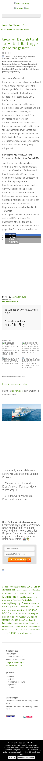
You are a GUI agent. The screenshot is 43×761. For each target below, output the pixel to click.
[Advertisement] (21, 439)
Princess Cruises (8, 623)
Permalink (6, 299)
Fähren (31, 600)
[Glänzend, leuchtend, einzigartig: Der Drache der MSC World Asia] (31, 360)
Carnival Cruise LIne (34, 590)
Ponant (32, 620)
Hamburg (6, 603)
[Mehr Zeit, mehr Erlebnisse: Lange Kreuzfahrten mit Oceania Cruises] (11, 346)
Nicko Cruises (8, 616)
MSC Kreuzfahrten (11, 613)
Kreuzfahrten (33, 606)
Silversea (31, 627)
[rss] (26, 8)
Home (4, 25)
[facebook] (19, 8)
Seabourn (24, 626)
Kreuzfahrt (23, 607)
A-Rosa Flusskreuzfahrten (13, 586)
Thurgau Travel (34, 629)
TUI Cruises (9, 633)
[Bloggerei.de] (28, 717)
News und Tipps (20, 25)
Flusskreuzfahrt (7, 600)
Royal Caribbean (14, 626)
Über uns (10, 676)
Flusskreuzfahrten (20, 600)
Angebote (24, 590)
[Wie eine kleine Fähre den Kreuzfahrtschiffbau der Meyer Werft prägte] (31, 345)
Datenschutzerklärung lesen (26, 757)
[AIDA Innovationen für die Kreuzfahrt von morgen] (11, 359)
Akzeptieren (12, 757)
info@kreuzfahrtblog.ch (15, 662)
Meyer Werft (17, 610)
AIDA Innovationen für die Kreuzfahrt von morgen (17, 497)
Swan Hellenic (12, 630)
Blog (10, 25)
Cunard (21, 597)
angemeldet (18, 390)
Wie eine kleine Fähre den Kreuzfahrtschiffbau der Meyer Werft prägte (19, 486)
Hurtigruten (11, 606)
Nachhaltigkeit (33, 613)
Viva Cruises (28, 633)
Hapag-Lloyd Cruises (19, 603)
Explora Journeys (30, 597)
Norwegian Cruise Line (26, 616)
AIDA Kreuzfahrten (9, 589)
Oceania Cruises (10, 620)
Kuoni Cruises (6, 610)
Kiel (18, 607)
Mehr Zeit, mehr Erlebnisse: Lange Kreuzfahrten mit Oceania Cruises (20, 473)
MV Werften (24, 614)
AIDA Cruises (32, 586)
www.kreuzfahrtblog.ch (15, 665)
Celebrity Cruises (9, 593)
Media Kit (11, 679)
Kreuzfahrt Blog (18, 297)
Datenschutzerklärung (16, 681)
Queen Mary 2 (18, 623)
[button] (10, 235)
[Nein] (40, 750)
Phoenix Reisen (23, 620)
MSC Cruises (29, 610)
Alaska (18, 590)
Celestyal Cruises (21, 594)
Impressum (11, 684)
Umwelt (20, 633)
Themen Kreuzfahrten (22, 630)
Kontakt (10, 687)
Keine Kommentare (10, 301)
